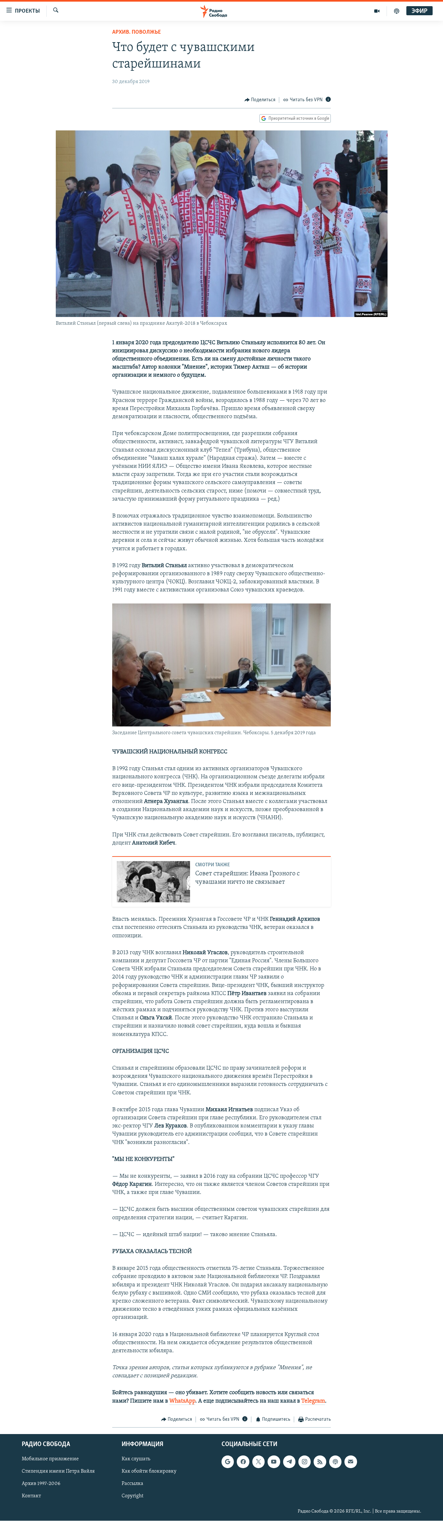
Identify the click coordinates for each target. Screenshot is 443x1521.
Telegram (313, 1401)
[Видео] (377, 11)
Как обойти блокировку (149, 1471)
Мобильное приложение (50, 1459)
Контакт (31, 1496)
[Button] (260, 100)
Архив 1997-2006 (41, 1484)
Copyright (132, 1496)
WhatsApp (182, 1401)
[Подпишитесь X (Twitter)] (258, 1462)
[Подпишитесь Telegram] (289, 1462)
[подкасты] (396, 11)
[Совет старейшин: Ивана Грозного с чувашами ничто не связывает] (153, 881)
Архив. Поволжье (136, 32)
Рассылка (132, 1484)
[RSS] (320, 1462)
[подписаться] (350, 1462)
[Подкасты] (335, 1462)
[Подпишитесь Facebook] (243, 1462)
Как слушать (136, 1459)
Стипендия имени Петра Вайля (58, 1471)
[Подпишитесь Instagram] (304, 1462)
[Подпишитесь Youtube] (274, 1462)
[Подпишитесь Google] (228, 1462)
